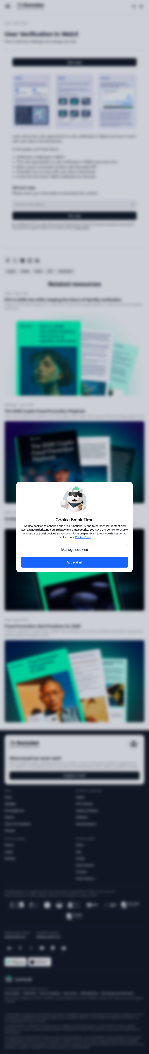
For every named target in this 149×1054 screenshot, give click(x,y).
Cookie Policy (83, 537)
